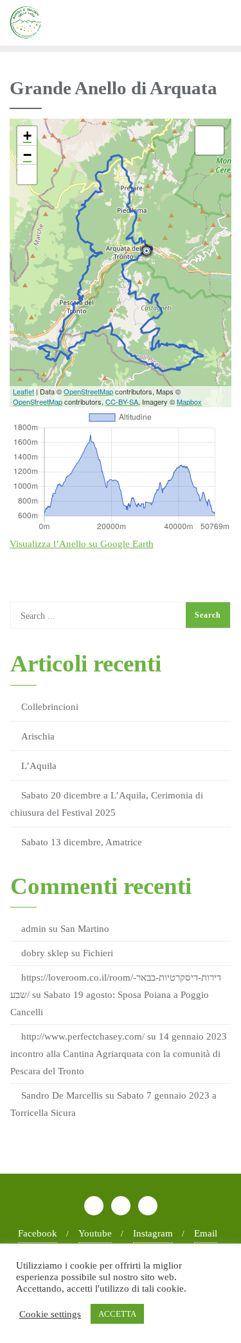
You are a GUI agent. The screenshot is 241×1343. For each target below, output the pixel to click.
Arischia (38, 736)
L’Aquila (39, 766)
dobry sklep (45, 953)
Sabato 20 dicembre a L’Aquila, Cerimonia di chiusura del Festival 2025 (106, 804)
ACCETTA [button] (117, 1314)
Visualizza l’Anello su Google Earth (82, 544)
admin (33, 929)
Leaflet (23, 391)
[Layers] (209, 140)
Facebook (37, 1233)
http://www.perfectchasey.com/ (83, 1036)
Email (205, 1233)
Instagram (153, 1233)
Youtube (95, 1233)
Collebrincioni (49, 707)
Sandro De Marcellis (62, 1095)
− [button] (27, 155)
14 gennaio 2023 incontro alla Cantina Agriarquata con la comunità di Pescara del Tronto (118, 1053)
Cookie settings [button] (50, 1314)
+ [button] (27, 136)
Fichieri (98, 953)
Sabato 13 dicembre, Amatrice (81, 842)
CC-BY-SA (121, 401)
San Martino (84, 929)
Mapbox (189, 401)
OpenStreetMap (88, 391)
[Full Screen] (27, 174)
